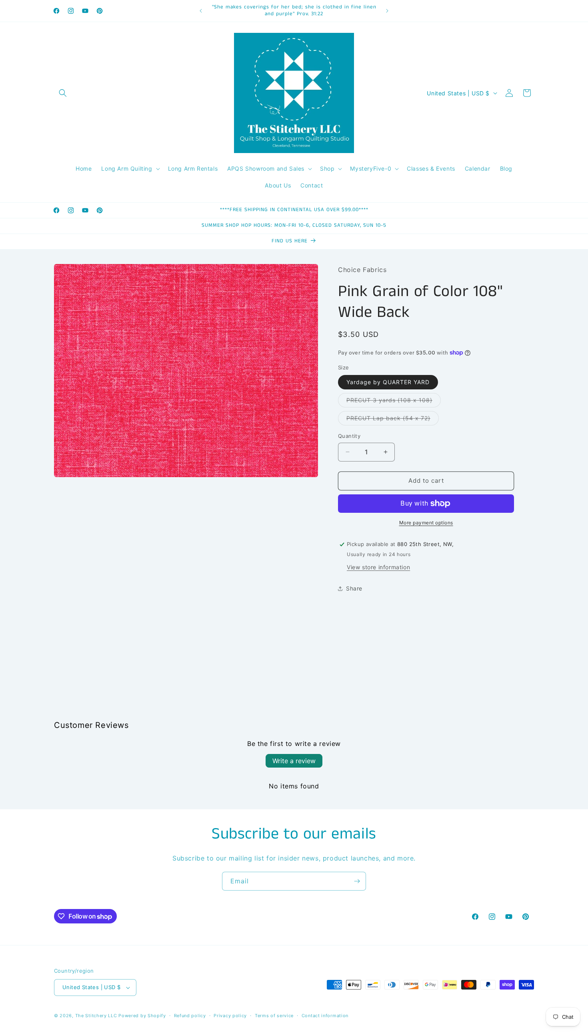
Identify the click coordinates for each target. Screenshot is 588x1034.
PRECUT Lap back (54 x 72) (392, 419)
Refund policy (190, 1015)
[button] (63, 93)
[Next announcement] (387, 10)
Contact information (325, 1015)
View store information (378, 567)
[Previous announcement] (201, 10)
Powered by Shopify (142, 1015)
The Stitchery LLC (96, 1015)
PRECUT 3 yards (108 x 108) (393, 401)
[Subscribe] (357, 881)
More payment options (426, 523)
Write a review (294, 761)
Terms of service (274, 1015)
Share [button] (354, 588)
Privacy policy (230, 1015)
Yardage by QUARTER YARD (388, 382)
